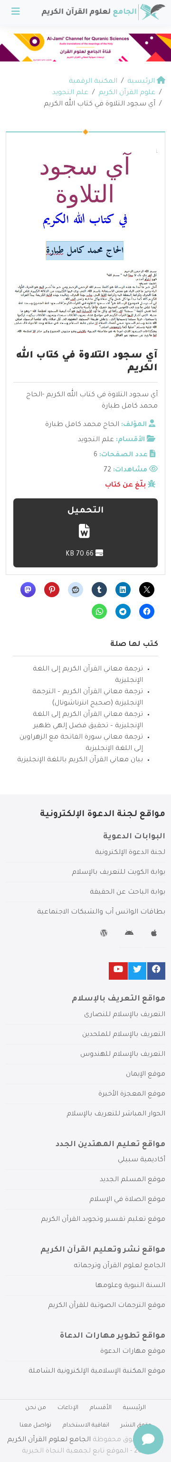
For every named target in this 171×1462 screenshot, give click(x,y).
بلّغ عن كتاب (125, 485)
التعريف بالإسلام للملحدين (123, 1035)
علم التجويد (96, 440)
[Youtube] (118, 971)
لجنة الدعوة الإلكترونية (130, 853)
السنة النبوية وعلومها (130, 1286)
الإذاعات (67, 1408)
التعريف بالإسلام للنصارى (124, 1015)
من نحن (35, 1408)
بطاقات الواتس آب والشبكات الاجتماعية (101, 912)
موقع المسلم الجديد (132, 1180)
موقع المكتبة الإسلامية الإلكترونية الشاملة (96, 1371)
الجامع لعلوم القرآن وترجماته (119, 1266)
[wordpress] (105, 935)
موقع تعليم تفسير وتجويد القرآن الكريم (103, 1220)
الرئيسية (134, 1408)
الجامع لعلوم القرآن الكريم (49, 1440)
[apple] (155, 935)
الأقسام (101, 1408)
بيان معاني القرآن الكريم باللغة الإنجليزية (80, 760)
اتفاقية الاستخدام (86, 1425)
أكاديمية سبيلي (141, 1160)
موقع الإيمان (145, 1075)
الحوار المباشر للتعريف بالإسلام (115, 1114)
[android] (130, 935)
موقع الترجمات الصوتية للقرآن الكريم (106, 1306)
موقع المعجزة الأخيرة (131, 1094)
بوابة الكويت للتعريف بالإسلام (118, 873)
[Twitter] (137, 971)
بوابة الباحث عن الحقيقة (127, 892)
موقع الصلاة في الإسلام (127, 1200)
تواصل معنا (35, 1425)
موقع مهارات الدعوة (132, 1352)
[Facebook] (156, 971)
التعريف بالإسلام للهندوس (122, 1055)
